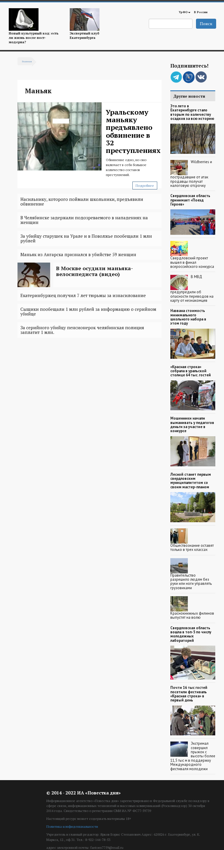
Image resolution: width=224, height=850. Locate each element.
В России (200, 12)
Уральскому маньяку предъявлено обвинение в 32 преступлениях (133, 131)
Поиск (206, 23)
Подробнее (145, 185)
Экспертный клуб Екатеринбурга (84, 35)
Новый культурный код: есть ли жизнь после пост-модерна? (34, 37)
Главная (27, 61)
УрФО (183, 12)
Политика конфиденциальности (72, 826)
